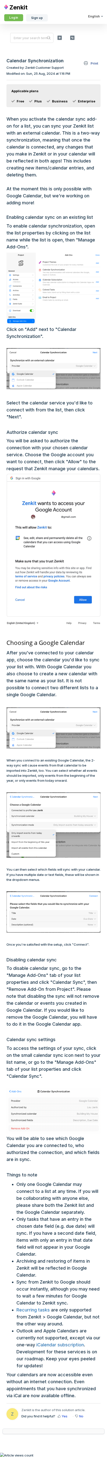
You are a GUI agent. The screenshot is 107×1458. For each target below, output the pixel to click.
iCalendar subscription (60, 1344)
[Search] (49, 38)
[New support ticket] (59, 37)
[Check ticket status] (72, 37)
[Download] (44, 750)
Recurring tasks (33, 1309)
